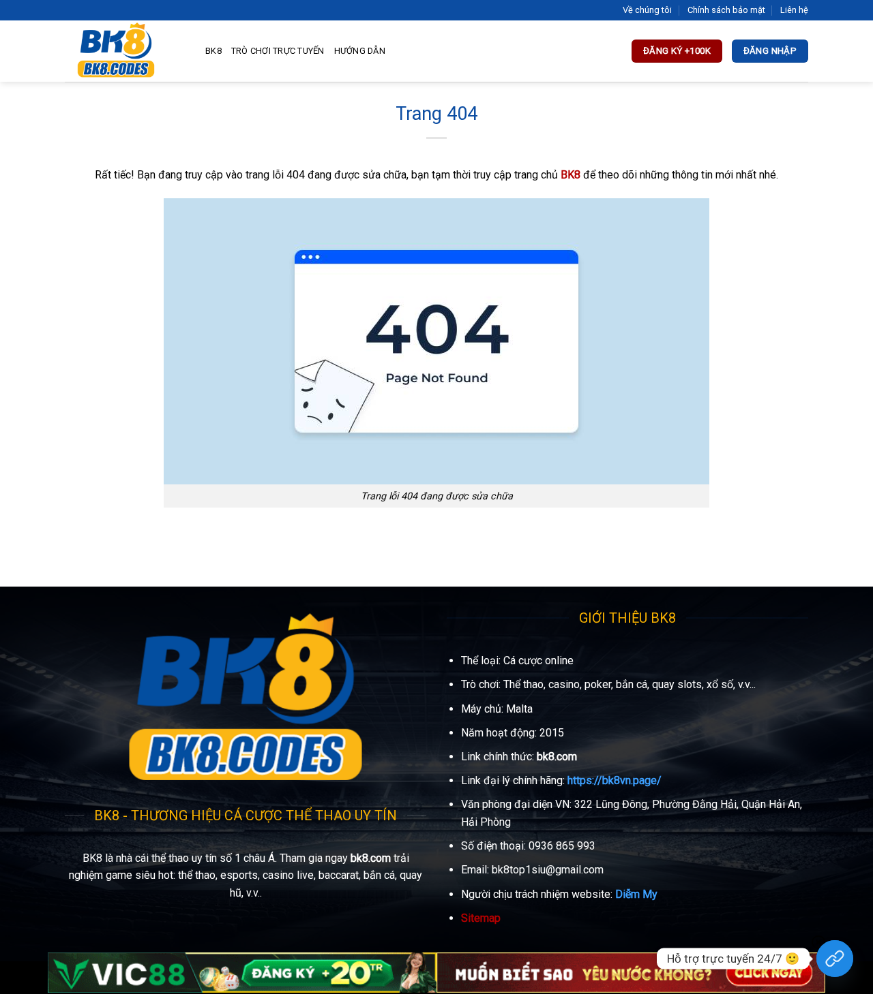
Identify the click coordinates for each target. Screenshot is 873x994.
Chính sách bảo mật (726, 10)
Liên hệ (794, 10)
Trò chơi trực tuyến (278, 51)
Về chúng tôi (647, 10)
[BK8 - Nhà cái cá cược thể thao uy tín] (125, 51)
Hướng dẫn (359, 51)
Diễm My (636, 894)
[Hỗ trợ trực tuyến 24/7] (834, 958)
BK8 (213, 51)
